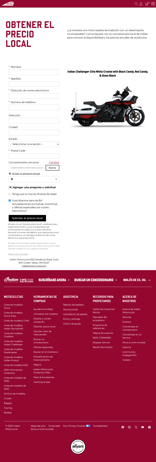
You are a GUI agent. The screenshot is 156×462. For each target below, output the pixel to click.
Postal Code (17, 150)
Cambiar (54, 162)
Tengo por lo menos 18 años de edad (34, 194)
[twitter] (136, 427)
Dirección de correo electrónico (29, 90)
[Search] (136, 3)
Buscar (52, 167)
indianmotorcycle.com (34, 266)
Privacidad (54, 426)
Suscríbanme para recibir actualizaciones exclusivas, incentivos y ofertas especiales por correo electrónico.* (34, 206)
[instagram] (129, 427)
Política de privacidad (18, 254)
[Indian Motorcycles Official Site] (17, 4)
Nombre (15, 67)
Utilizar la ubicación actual (26, 173)
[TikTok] (149, 427)
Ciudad (13, 127)
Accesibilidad (100, 426)
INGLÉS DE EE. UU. (135, 280)
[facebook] (123, 427)
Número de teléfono (22, 102)
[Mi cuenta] (141, 3)
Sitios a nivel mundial (42, 429)
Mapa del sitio (38, 426)
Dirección (14, 115)
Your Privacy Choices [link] (74, 426)
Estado (13, 139)
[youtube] (142, 427)
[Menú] (153, 3)
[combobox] (34, 179)
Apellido (15, 78)
